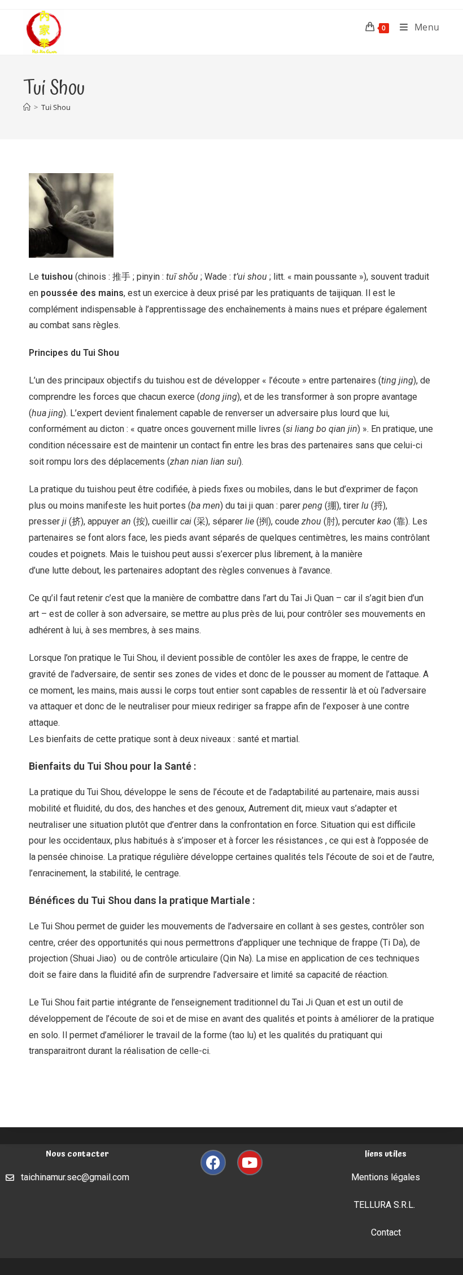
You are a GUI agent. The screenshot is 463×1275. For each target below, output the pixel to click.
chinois (92, 276)
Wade (215, 276)
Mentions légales (385, 1177)
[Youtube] (250, 1162)
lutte (60, 570)
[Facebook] (213, 1162)
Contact (386, 1232)
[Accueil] (26, 107)
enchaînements (256, 309)
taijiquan (345, 293)
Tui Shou (56, 107)
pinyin (148, 276)
